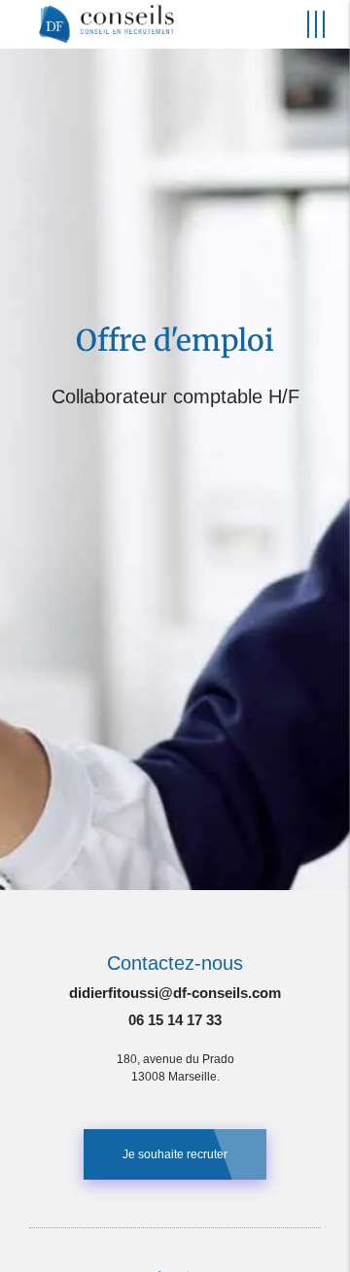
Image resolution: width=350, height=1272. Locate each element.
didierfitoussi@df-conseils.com (175, 992)
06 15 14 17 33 (175, 1020)
